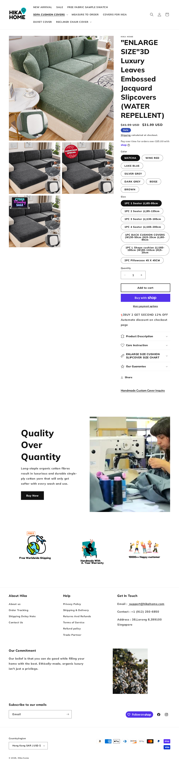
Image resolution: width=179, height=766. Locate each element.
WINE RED (152, 158)
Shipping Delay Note (22, 616)
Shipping (126, 135)
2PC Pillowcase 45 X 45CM (142, 260)
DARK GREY (132, 181)
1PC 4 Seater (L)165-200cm (142, 226)
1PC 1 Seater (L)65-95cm (141, 203)
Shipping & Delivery (76, 610)
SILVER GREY (133, 173)
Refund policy (72, 628)
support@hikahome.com (146, 604)
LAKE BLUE (131, 165)
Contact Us (16, 622)
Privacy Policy (72, 604)
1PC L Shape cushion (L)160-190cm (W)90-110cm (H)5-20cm (145, 250)
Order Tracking (18, 610)
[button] (50, 14)
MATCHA (130, 158)
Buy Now (32, 495)
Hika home (23, 758)
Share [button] (129, 377)
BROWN (129, 189)
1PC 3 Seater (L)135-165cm (142, 219)
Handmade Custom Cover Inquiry (143, 390)
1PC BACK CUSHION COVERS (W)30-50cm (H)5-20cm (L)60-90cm (145, 237)
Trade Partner (72, 634)
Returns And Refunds (77, 616)
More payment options (145, 306)
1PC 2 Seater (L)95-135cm (142, 211)
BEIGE (153, 181)
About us (15, 604)
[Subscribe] (67, 714)
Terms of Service (74, 622)
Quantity (126, 268)
